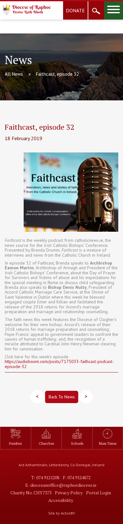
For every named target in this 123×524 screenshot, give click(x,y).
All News (14, 74)
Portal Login (98, 493)
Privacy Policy (69, 493)
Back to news (62, 397)
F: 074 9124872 (77, 477)
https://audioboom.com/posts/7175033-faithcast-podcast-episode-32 (59, 364)
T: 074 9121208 (45, 477)
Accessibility (60, 500)
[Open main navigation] (113, 10)
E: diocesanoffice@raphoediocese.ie (61, 485)
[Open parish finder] (96, 10)
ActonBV (68, 513)
